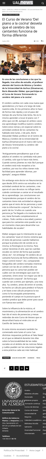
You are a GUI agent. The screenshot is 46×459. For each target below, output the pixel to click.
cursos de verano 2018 (18, 358)
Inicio (4, 9)
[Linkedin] (27, 368)
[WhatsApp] (22, 368)
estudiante (31, 358)
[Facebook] (11, 368)
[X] (16, 368)
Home (38, 358)
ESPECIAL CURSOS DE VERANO (16, 9)
